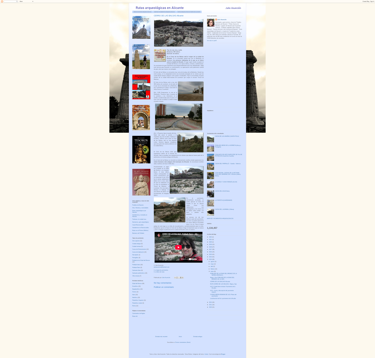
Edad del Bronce (137, 283)
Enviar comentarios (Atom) (182, 342)
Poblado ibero (136, 264)
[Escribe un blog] (177, 278)
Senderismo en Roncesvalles (140, 227)
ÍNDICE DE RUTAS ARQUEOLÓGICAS (142, 11)
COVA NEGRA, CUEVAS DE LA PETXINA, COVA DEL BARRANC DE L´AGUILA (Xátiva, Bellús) (228, 174)
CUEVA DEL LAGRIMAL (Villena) (224, 209)
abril (212, 266)
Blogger (223, 354)
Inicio (180, 336)
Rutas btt (135, 316)
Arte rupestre (136, 241)
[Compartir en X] (179, 278)
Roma (134, 306)
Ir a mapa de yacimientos (161, 270)
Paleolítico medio (137, 303)
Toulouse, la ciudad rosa (139, 219)
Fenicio (134, 292)
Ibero (133, 294)
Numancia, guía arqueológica (140, 222)
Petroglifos (135, 257)
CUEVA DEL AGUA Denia (222, 191)
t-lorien (206, 354)
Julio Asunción (221, 19)
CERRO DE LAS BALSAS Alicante (220, 281)
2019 (210, 244)
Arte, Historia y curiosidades (140, 208)
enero (212, 271)
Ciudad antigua (136, 243)
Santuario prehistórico (138, 273)
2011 (210, 304)
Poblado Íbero (136, 267)
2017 (210, 249)
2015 (210, 254)
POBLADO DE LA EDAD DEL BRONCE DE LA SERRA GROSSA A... (223, 274)
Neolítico (134, 297)
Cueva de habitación (138, 252)
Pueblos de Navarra (137, 205)
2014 (210, 257)
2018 (210, 247)
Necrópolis (135, 255)
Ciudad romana (136, 246)
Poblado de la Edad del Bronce (141, 260)
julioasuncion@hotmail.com (161, 267)
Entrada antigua (197, 336)
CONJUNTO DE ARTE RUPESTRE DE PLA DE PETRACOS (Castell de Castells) (228, 155)
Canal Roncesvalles (138, 225)
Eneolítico (135, 286)
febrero (213, 269)
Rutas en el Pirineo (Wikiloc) (140, 230)
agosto (213, 261)
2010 (210, 307)
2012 (210, 302)
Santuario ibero (136, 270)
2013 (210, 259)
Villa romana (135, 276)
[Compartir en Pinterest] (183, 278)
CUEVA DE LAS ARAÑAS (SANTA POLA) (227, 136)
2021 (210, 239)
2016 (210, 252)
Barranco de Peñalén (138, 233)
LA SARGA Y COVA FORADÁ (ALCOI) (226, 182)
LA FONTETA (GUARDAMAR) (223, 200)
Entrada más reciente (161, 336)
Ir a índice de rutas (159, 272)
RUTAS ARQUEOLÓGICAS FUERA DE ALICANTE (189, 11)
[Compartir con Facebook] (181, 278)
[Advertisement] (221, 76)
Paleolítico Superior (137, 300)
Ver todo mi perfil (212, 40)
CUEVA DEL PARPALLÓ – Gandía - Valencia (228, 163)
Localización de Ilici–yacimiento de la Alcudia (223, 298)
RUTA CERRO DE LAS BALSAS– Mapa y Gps (223, 284)
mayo (212, 264)
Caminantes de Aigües (138, 313)
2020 (210, 242)
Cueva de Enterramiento (139, 249)
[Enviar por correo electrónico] (175, 278)
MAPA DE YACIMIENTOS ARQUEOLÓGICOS (164, 11)
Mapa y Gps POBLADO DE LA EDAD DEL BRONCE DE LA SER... (222, 278)
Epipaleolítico (136, 289)
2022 (210, 237)
